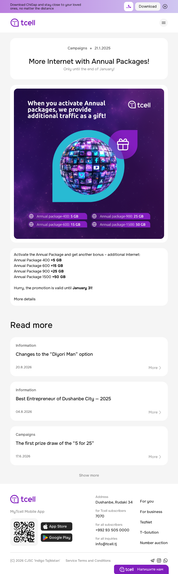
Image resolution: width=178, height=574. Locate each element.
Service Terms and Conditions (88, 560)
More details (24, 299)
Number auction (154, 542)
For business (151, 511)
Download (148, 6)
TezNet (146, 522)
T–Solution (149, 532)
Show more (89, 475)
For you (147, 501)
